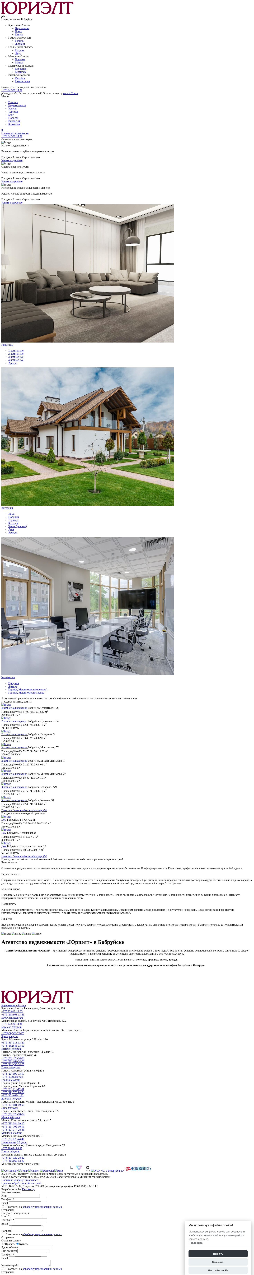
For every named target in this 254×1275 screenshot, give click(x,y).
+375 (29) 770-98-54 (12, 1092)
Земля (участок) (17, 526)
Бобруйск (20, 68)
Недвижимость (17, 105)
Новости (13, 117)
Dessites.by (28, 1189)
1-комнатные (15, 350)
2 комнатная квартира (14, 721)
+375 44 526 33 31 (11, 90)
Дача (11, 529)
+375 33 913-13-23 (12, 1011)
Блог (11, 114)
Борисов (20, 59)
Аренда (12, 363)
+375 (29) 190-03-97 (12, 1073)
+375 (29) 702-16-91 (12, 1126)
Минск (19, 62)
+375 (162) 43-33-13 (12, 1045)
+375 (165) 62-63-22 (12, 1160)
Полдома (13, 516)
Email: (5, 1203)
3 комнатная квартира (14, 747)
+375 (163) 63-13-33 (12, 1014)
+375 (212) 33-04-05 (12, 1064)
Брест (18, 31)
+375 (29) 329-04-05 (12, 1058)
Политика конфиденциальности (20, 1180)
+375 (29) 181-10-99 (12, 1104)
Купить (23, 1243)
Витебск (20, 78)
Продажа (13, 683)
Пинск (19, 34)
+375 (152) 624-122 (12, 1095)
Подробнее (196, 1242)
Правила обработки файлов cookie (21, 1183)
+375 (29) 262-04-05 (12, 1061)
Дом (4, 819)
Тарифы (13, 111)
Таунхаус (13, 520)
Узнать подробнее (11, 160)
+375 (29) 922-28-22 (12, 1157)
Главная (13, 102)
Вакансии (14, 120)
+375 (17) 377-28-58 (12, 1129)
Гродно (19, 50)
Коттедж (13, 523)
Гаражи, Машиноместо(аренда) (26, 692)
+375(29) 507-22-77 (12, 1033)
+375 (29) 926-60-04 (12, 1114)
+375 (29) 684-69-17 (12, 1123)
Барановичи (22, 28)
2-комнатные (15, 353)
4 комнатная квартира (14, 707)
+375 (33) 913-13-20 (12, 1042)
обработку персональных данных (42, 1206)
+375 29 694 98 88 (11, 1148)
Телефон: (7, 1199)
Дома (11, 513)
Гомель (19, 40)
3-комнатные (15, 356)
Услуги (12, 108)
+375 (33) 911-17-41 (12, 1089)
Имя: (4, 1195)
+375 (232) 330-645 (12, 1076)
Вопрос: (6, 1230)
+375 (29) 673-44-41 (12, 1139)
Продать (10, 1243)
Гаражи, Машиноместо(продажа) (27, 689)
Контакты (14, 124)
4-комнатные (15, 359)
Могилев (20, 71)
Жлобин (20, 43)
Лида (18, 53)
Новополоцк (22, 81)
